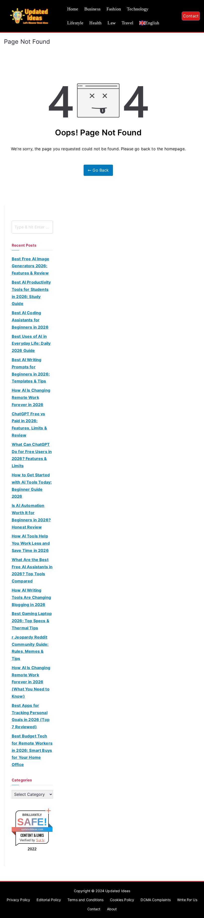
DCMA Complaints (155, 900)
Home (72, 8)
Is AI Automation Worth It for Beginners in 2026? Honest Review (31, 516)
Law (111, 22)
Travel (127, 22)
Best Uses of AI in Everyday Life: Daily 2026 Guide (31, 343)
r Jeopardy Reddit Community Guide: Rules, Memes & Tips (30, 648)
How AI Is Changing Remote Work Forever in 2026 (31, 397)
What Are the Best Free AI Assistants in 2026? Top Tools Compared (32, 570)
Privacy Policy (18, 900)
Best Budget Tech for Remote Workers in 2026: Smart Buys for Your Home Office (32, 750)
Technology (138, 8)
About (112, 909)
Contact (191, 15)
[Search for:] (32, 227)
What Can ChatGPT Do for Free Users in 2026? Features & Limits (32, 455)
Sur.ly (40, 840)
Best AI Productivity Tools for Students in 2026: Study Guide (31, 293)
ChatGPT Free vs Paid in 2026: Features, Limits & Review (29, 424)
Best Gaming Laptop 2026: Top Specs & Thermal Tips (32, 620)
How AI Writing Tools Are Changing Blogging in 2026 (31, 597)
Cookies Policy (122, 900)
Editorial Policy (49, 900)
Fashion (113, 8)
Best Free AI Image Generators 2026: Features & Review (30, 266)
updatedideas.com (32, 829)
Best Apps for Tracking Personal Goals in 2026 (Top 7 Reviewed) (31, 716)
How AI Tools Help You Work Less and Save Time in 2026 (31, 543)
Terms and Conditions (85, 900)
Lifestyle (75, 22)
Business (92, 8)
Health (95, 22)
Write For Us (187, 900)
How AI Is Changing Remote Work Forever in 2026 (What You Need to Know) (31, 682)
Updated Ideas (117, 891)
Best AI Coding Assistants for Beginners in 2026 (30, 320)
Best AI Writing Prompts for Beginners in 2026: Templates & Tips (31, 370)
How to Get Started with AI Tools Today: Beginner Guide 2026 (32, 485)
